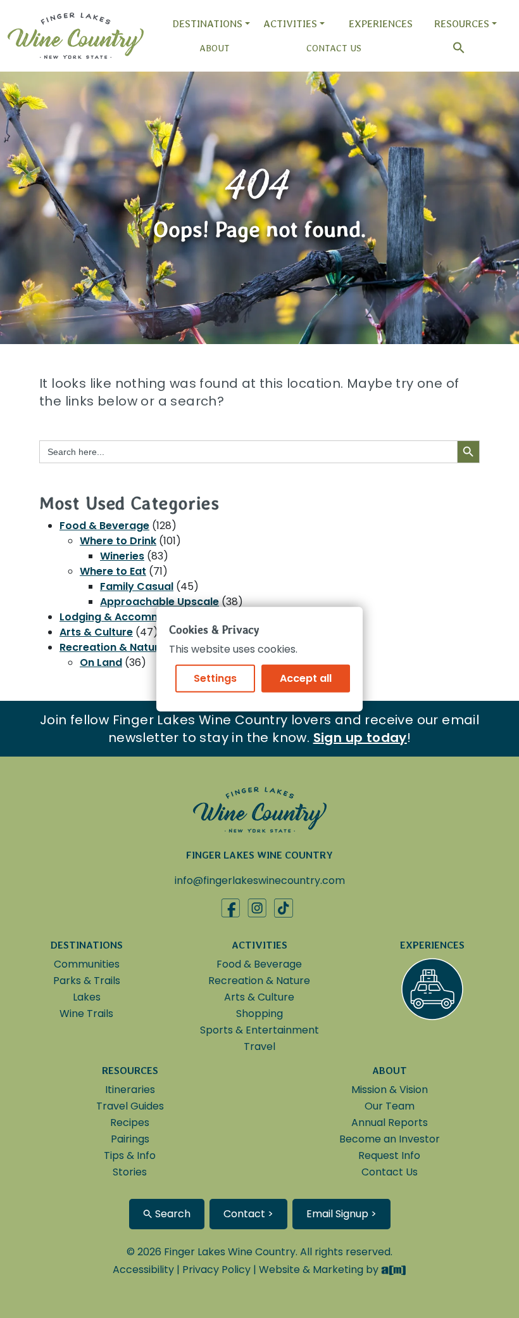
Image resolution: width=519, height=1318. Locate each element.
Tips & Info (130, 1155)
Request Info (389, 1155)
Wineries (122, 556)
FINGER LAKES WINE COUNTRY (259, 855)
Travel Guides (130, 1106)
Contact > (248, 1213)
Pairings (130, 1139)
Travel (259, 1046)
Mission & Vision (389, 1089)
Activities (290, 24)
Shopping (259, 1013)
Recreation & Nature (112, 647)
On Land (101, 662)
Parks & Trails (86, 980)
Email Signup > (341, 1213)
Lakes (87, 997)
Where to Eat (113, 571)
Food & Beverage (104, 525)
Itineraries (130, 1089)
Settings (215, 677)
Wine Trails (86, 1013)
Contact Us (333, 48)
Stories (130, 1172)
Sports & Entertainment (259, 1030)
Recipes (129, 1122)
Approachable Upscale (159, 601)
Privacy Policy (216, 1269)
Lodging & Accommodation (131, 617)
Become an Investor (389, 1139)
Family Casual (136, 586)
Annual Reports (389, 1122)
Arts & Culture (96, 632)
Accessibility (143, 1269)
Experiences (381, 24)
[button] (452, 48)
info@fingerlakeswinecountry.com (260, 880)
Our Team (390, 1106)
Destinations (207, 24)
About (214, 48)
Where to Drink (118, 541)
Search (172, 1213)
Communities (87, 964)
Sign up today (360, 737)
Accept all (306, 677)
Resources (461, 24)
